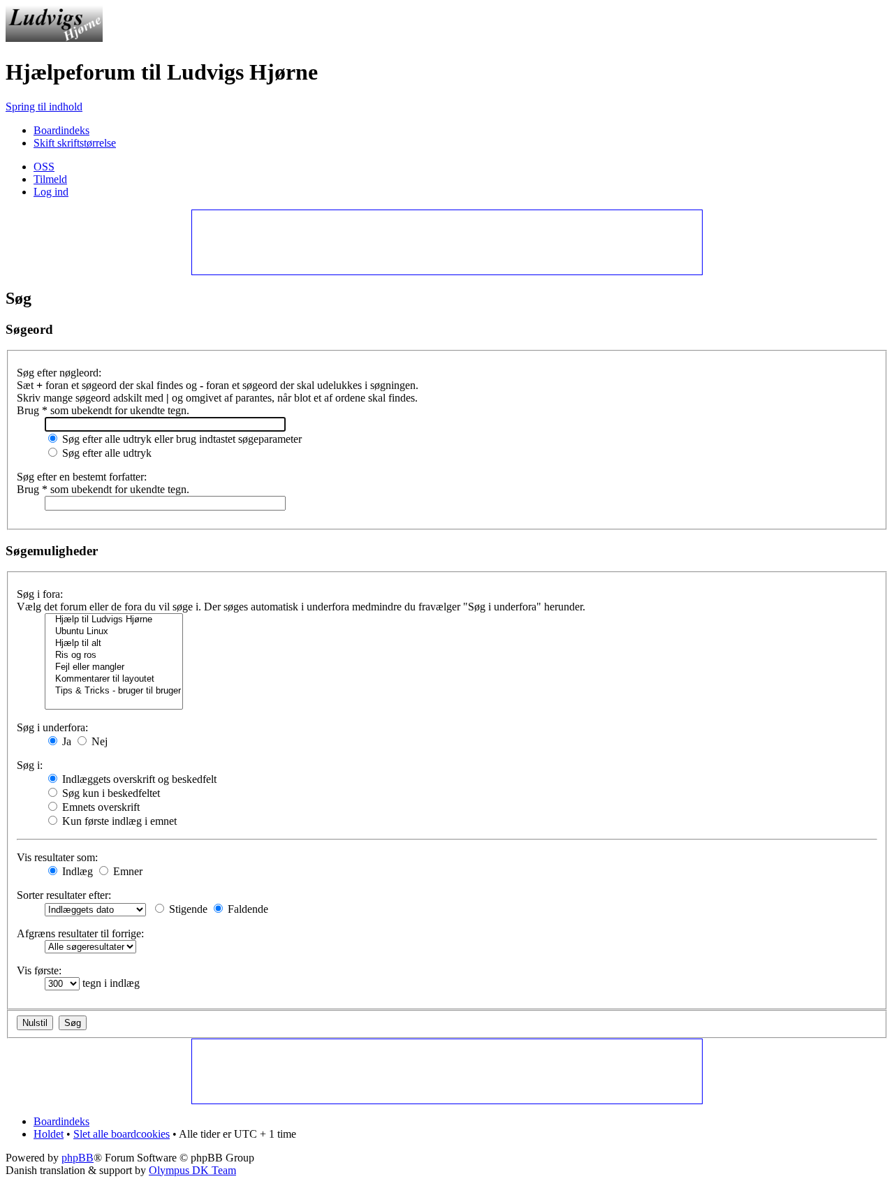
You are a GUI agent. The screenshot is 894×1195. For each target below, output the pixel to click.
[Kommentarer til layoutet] (113, 679)
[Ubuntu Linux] (113, 632)
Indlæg (76, 871)
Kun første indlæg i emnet (118, 821)
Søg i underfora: (52, 727)
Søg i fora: (40, 594)
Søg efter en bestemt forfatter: (82, 477)
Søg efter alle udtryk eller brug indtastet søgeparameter (180, 439)
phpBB (77, 1158)
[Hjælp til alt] (113, 644)
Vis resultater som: (57, 857)
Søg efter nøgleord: (59, 373)
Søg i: (30, 765)
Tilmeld (50, 179)
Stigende (186, 909)
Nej (98, 741)
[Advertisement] (446, 241)
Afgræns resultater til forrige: (80, 933)
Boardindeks (61, 130)
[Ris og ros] (113, 655)
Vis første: (39, 970)
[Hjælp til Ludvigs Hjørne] (113, 620)
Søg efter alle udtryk (105, 453)
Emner (126, 871)
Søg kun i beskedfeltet (109, 793)
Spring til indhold (44, 106)
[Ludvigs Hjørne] (54, 38)
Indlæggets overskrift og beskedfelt (138, 779)
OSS (44, 167)
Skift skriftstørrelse (75, 143)
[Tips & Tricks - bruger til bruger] (113, 691)
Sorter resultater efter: (64, 895)
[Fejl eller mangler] (113, 667)
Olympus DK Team (192, 1170)
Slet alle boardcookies (121, 1134)
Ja (65, 741)
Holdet (49, 1134)
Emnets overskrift (99, 807)
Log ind (51, 192)
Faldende (246, 909)
